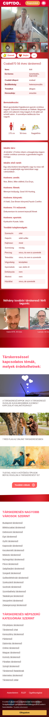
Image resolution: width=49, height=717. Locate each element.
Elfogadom (24, 713)
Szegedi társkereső (11, 573)
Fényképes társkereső (13, 625)
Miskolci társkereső (11, 555)
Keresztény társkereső (13, 634)
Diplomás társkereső (12, 643)
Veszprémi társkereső (12, 601)
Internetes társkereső (12, 675)
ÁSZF (23, 693)
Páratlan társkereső (11, 662)
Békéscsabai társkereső (13, 527)
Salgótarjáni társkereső (13, 569)
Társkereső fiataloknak (13, 671)
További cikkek (22, 485)
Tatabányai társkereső (12, 596)
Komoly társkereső (11, 657)
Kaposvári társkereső (12, 546)
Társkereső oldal (10, 680)
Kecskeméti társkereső (13, 550)
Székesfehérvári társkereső (15, 578)
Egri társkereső (9, 537)
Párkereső (7, 639)
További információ (20, 707)
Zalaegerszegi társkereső (14, 605)
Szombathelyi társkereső (14, 591)
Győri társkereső (10, 541)
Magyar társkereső (11, 652)
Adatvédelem (12, 693)
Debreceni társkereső (12, 532)
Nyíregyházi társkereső (13, 559)
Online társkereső (10, 648)
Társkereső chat (10, 630)
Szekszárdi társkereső (13, 582)
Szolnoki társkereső (11, 587)
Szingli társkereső (10, 666)
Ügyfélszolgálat (35, 693)
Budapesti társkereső (12, 523)
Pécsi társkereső (10, 564)
